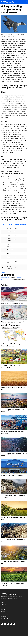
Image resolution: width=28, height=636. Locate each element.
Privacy (2, 607)
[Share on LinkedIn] (13, 275)
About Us (3, 611)
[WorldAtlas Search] (26, 2)
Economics (19, 277)
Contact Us (3, 604)
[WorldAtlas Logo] (9, 2)
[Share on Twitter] (7, 275)
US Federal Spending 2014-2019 (12, 303)
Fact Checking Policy (6, 614)
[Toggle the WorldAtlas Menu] (1, 2)
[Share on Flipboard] (2, 275)
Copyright (3, 609)
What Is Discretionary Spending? (12, 322)
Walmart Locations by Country (12, 475)
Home (2, 602)
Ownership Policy (5, 618)
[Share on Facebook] (5, 275)
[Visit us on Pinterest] (11, 624)
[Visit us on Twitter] (8, 624)
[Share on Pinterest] (10, 275)
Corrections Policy (5, 616)
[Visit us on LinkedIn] (14, 624)
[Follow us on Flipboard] (2, 624)
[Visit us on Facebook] (5, 624)
